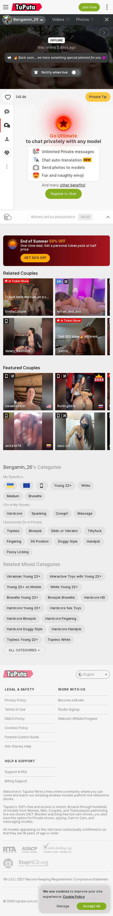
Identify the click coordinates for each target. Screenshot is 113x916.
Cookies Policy (16, 728)
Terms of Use (15, 709)
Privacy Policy (15, 700)
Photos (84, 19)
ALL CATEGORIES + (24, 650)
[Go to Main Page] (34, 7)
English (88, 674)
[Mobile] (42, 485)
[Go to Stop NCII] (33, 863)
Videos (61, 19)
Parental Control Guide (22, 737)
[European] (26, 485)
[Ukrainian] (10, 485)
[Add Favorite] (8, 97)
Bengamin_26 (17, 467)
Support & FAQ (16, 772)
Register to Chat (63, 194)
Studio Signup (69, 709)
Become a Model (71, 700)
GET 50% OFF (35, 258)
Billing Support (16, 781)
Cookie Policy (73, 897)
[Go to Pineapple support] (8, 863)
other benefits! (72, 185)
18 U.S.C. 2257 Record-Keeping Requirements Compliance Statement (55, 879)
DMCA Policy (15, 719)
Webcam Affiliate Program (77, 719)
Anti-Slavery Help (18, 746)
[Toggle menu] (6, 7)
